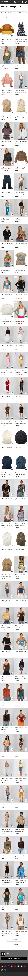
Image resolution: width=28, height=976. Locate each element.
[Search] (15, 2)
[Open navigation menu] (2, 2)
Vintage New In (5, 13)
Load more (14, 945)
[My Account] (19, 2)
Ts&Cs (26, 974)
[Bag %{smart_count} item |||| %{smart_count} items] (26, 2)
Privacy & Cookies (19, 974)
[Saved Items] (22, 2)
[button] (2, 966)
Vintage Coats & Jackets (17, 13)
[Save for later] (12, 36)
